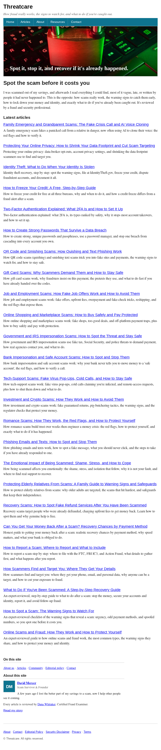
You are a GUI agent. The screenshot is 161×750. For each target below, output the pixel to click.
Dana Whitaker (46, 704)
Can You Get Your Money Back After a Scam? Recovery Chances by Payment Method (75, 526)
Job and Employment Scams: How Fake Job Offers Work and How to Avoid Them (71, 294)
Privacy (76, 731)
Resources (58, 22)
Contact (76, 22)
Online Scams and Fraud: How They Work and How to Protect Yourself (62, 632)
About (40, 22)
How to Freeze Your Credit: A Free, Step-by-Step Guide (49, 188)
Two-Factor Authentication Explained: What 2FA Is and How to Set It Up (63, 209)
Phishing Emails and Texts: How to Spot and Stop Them (50, 442)
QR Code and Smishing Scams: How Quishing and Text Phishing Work (62, 251)
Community (36, 668)
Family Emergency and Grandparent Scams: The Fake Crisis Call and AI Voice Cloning (76, 124)
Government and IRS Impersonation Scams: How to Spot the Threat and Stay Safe (72, 336)
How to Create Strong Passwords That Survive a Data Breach (54, 230)
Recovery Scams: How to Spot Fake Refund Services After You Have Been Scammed (75, 505)
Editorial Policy (34, 731)
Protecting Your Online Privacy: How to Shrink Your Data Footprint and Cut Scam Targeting (79, 146)
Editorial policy (54, 668)
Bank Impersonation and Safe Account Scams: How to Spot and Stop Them (66, 357)
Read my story (13, 710)
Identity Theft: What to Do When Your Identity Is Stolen (49, 167)
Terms (87, 731)
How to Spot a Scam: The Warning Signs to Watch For (48, 611)
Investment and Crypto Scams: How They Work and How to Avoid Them (63, 399)
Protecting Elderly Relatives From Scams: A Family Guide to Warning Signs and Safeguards (80, 484)
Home (10, 22)
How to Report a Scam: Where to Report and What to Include (54, 548)
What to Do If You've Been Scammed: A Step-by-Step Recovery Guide (62, 590)
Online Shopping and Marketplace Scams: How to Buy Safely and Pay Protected (70, 315)
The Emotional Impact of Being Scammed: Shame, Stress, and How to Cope (67, 463)
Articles (25, 22)
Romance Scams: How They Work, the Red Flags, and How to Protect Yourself (69, 421)
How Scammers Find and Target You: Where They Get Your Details (59, 569)
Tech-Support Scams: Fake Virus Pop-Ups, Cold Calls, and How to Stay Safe (67, 378)
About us (8, 668)
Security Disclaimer (57, 731)
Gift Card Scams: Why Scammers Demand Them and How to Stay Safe (63, 273)
